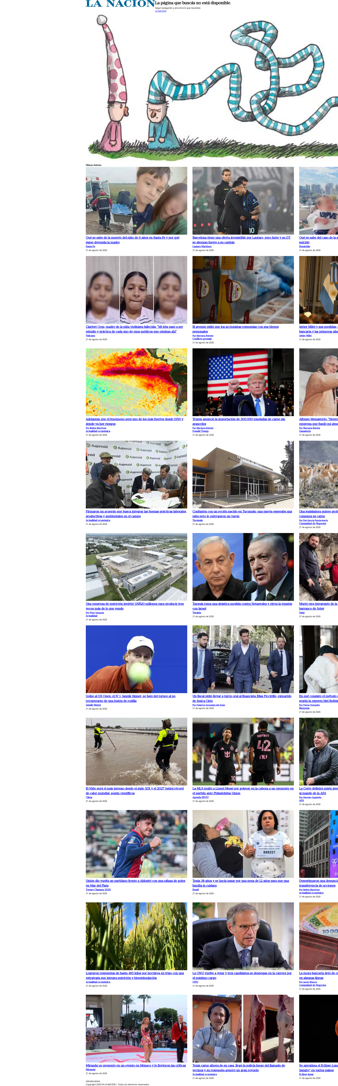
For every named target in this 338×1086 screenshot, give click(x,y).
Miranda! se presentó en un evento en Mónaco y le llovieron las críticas (136, 1065)
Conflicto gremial (202, 339)
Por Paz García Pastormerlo (313, 520)
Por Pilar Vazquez (95, 612)
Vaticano (90, 336)
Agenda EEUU (201, 797)
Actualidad (91, 616)
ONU (195, 982)
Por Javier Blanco (308, 982)
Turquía (197, 613)
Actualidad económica (98, 431)
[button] (136, 201)
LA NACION (160, 11)
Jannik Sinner (93, 705)
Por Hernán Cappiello (310, 797)
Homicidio (304, 246)
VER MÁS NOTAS (93, 1081)
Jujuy (302, 613)
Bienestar (304, 708)
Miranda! (91, 1070)
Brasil (196, 890)
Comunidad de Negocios (312, 523)
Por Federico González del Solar (209, 705)
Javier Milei (305, 336)
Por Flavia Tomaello (309, 705)
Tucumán (198, 520)
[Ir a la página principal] (120, 6)
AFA (301, 800)
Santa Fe (90, 246)
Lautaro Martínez (202, 246)
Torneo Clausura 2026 (98, 890)
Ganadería (305, 431)
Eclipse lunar (306, 1074)
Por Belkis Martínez (96, 428)
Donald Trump (201, 431)
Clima (89, 797)
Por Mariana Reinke (203, 335)
